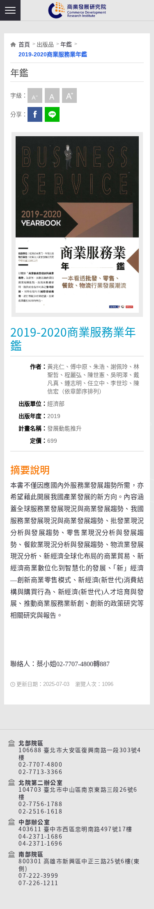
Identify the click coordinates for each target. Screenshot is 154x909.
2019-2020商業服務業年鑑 (52, 54)
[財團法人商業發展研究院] (77, 10)
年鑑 (66, 44)
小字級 (35, 95)
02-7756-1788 (40, 804)
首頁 (24, 44)
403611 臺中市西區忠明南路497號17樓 (75, 829)
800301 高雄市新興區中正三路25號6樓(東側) (79, 865)
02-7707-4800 (40, 764)
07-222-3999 (38, 875)
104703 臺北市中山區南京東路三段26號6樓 (77, 793)
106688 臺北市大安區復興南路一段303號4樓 (79, 753)
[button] (10, 10)
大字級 (69, 95)
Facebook (35, 114)
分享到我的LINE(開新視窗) (52, 114)
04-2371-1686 (40, 836)
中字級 (52, 95)
